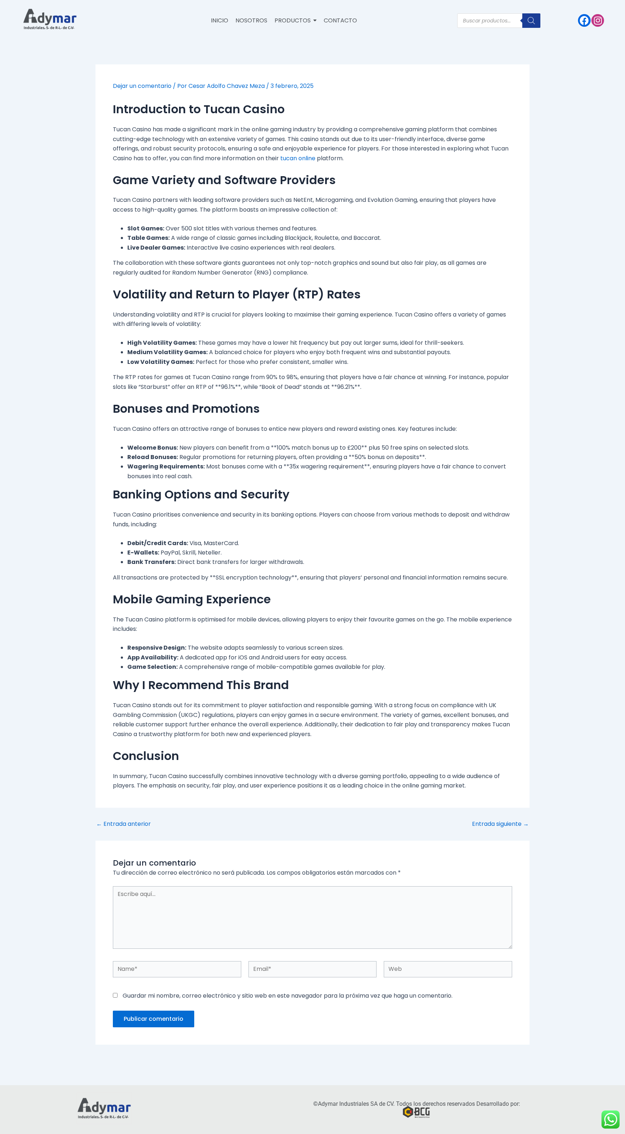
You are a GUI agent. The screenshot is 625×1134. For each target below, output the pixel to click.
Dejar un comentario (142, 86)
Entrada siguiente (500, 824)
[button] (295, 20)
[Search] (531, 20)
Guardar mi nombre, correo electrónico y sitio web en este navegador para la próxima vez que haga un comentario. (287, 995)
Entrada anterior (123, 824)
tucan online (297, 158)
